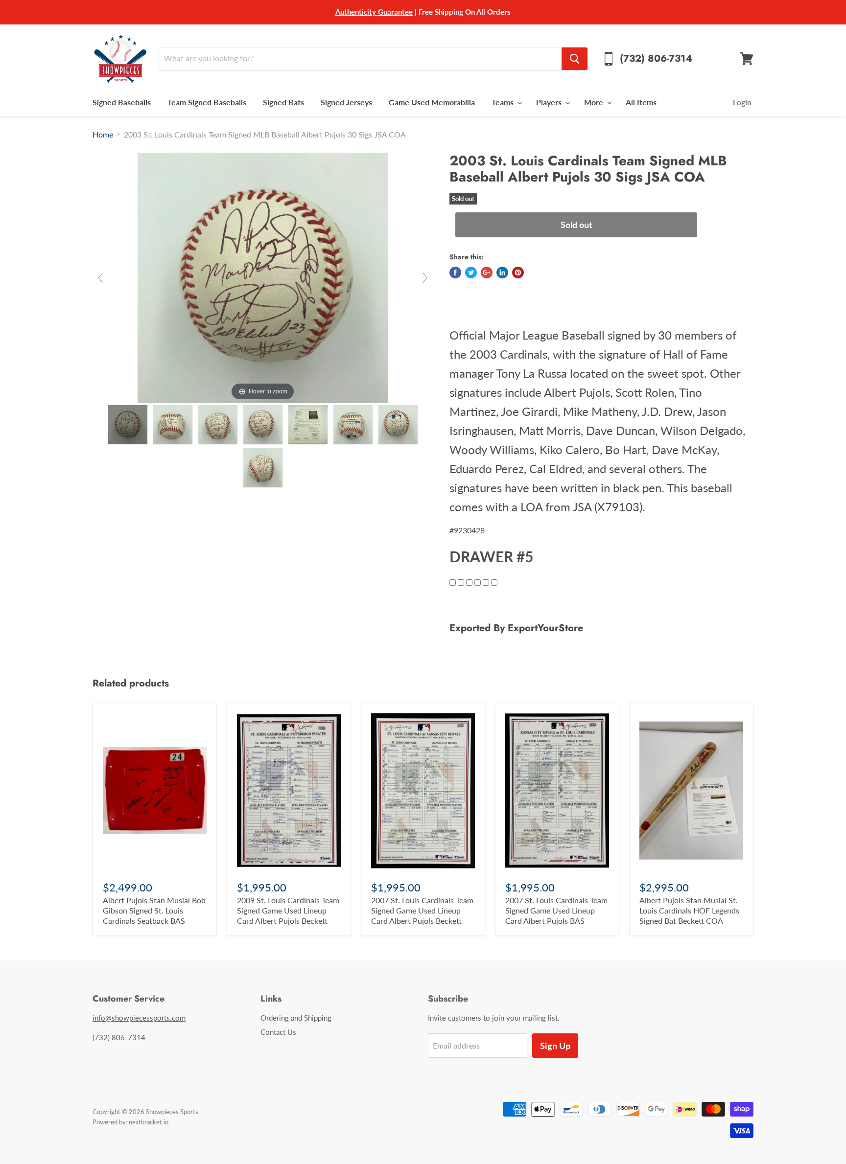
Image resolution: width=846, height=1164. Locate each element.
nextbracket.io (148, 1122)
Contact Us (278, 1031)
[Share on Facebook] (455, 272)
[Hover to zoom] (263, 276)
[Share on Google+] (487, 272)
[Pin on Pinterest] (518, 272)
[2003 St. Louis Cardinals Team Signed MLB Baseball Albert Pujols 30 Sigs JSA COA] (127, 424)
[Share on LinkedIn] (502, 272)
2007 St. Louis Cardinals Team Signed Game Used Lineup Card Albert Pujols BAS (556, 910)
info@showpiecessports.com (139, 1017)
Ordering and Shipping (295, 1017)
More (594, 102)
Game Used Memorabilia (432, 102)
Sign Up (555, 1045)
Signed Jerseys (346, 102)
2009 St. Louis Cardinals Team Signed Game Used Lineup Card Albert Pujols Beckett (288, 910)
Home (103, 134)
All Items (641, 102)
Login (742, 102)
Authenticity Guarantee (374, 11)
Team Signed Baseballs (206, 102)
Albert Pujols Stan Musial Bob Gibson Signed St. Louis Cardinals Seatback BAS (154, 910)
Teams (504, 102)
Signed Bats (283, 102)
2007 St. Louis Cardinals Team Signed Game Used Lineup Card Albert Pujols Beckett (422, 910)
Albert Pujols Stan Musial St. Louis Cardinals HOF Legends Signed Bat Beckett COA (689, 910)
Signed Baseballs (122, 102)
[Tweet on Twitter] (471, 272)
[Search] (575, 58)
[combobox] (360, 58)
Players (550, 102)
